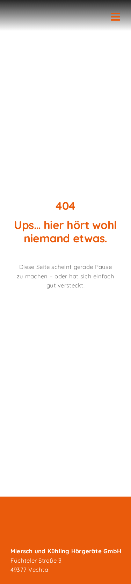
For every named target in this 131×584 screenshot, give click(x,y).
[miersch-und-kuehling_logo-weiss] (45, 11)
